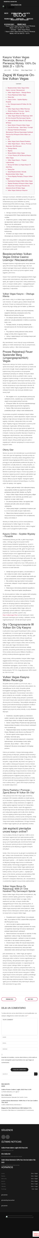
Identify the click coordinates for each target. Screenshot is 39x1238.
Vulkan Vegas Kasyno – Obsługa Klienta (19, 92)
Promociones (8, 19)
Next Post (30, 999)
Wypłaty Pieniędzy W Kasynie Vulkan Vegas (20, 183)
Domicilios (20, 19)
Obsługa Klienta (12, 148)
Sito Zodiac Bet (6, 1095)
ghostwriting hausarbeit (7, 1200)
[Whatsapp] (26, 5)
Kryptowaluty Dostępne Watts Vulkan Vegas (20, 181)
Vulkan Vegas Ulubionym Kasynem (18, 190)
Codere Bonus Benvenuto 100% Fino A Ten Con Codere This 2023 (19, 1101)
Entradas (13, 30)
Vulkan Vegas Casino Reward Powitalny (19, 141)
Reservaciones (9, 24)
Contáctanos (21, 24)
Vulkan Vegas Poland (24, 30)
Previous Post (9, 999)
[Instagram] (32, 5)
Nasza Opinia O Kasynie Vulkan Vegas (19, 125)
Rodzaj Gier (11, 169)
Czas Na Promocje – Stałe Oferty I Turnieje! (20, 127)
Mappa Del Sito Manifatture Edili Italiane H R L (16, 1108)
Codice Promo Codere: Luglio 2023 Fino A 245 (16, 1089)
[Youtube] (29, 5)
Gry (9, 139)
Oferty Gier (11, 97)
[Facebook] (23, 5)
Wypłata (10, 151)
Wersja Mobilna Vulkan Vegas (16, 153)
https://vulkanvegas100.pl (10, 615)
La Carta (27, 13)
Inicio (6, 13)
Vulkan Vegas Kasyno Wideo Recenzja (19, 109)
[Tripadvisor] (35, 5)
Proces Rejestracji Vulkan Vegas (17, 95)
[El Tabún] (9, 8)
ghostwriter (4, 1195)
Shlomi (17, 70)
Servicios (30, 19)
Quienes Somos (16, 13)
